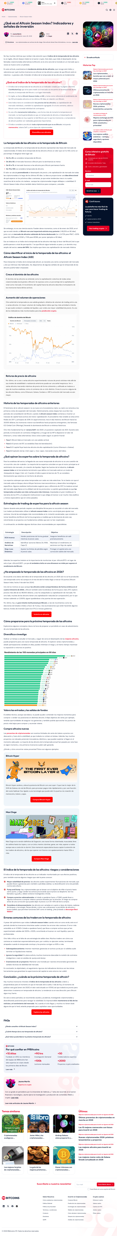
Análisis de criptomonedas (76, 1220)
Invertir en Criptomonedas (77, 1197)
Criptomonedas (12, 16)
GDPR (44, 1220)
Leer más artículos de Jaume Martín (19, 1103)
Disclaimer (46, 1216)
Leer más (75, 42)
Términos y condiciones (50, 1210)
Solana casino (97, 1203)
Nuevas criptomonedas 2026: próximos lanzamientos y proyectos (96, 1138)
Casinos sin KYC (97, 1206)
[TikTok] (17, 1206)
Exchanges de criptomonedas (77, 1206)
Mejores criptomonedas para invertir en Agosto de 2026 (96, 1114)
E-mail (87, 180)
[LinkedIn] (3, 1206)
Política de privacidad (49, 1206)
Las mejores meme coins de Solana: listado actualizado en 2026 (94, 1158)
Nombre (88, 171)
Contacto (45, 1213)
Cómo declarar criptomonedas (77, 1213)
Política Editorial (47, 1203)
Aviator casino (97, 1210)
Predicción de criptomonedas (76, 1203)
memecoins (13, 127)
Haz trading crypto (96, 228)
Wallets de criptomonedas (75, 1210)
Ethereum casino (98, 1200)
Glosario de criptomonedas (76, 1216)
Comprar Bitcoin (72, 1200)
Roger (50, 36)
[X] (8, 1206)
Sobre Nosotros (48, 1197)
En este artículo (93, 57)
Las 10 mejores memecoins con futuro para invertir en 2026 (95, 1128)
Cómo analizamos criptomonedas (52, 1200)
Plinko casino (96, 1213)
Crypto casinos (98, 1197)
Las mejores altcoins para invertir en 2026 (95, 1148)
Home (3, 16)
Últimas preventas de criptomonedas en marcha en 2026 (97, 1118)
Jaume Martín (17, 34)
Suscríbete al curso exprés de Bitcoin (102, 1189)
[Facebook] (12, 1206)
